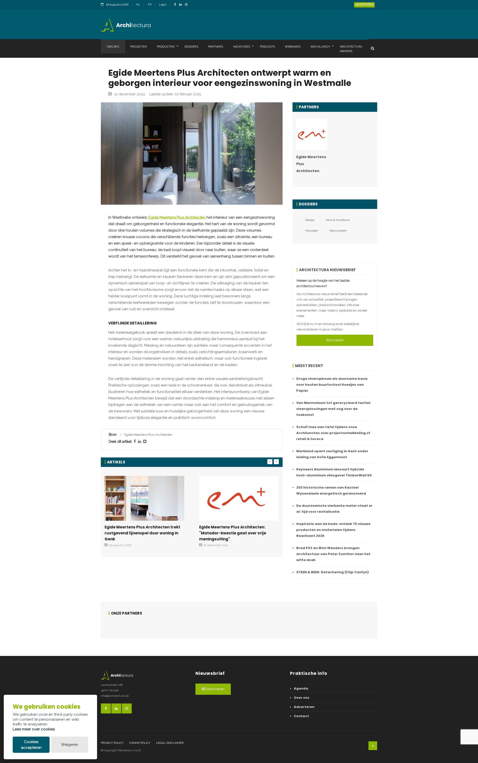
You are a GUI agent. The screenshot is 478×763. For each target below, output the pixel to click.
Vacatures (241, 46)
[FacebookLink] (176, 5)
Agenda (301, 688)
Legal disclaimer (170, 743)
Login (163, 4)
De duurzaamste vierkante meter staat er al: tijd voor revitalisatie (334, 508)
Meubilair (311, 230)
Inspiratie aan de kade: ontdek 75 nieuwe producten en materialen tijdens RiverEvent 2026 (333, 529)
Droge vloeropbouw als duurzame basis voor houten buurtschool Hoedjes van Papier (332, 384)
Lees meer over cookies (34, 729)
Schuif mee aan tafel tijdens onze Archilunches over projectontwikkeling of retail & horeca (333, 433)
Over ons (301, 697)
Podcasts (267, 46)
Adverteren (364, 4)
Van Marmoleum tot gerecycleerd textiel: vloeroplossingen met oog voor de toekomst (333, 408)
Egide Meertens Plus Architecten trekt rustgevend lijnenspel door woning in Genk (142, 533)
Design (310, 220)
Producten (166, 46)
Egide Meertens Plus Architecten (176, 217)
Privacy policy (112, 743)
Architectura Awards (351, 49)
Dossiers (191, 46)
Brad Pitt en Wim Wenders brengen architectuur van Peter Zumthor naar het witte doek (333, 554)
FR (149, 4)
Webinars (292, 46)
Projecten (138, 46)
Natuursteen (338, 230)
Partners (215, 46)
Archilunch (320, 46)
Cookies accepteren (31, 745)
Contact (301, 716)
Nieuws (113, 46)
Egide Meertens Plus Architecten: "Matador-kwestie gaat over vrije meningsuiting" (232, 533)
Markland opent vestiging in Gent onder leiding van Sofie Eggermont (332, 454)
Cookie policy (139, 743)
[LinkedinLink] (181, 5)
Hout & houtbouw (338, 220)
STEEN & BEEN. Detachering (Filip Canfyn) (332, 572)
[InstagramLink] (187, 5)
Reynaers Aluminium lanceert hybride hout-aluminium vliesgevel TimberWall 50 (334, 472)
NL (138, 4)
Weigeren (69, 744)
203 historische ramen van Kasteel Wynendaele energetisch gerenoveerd (331, 490)
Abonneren (335, 340)
